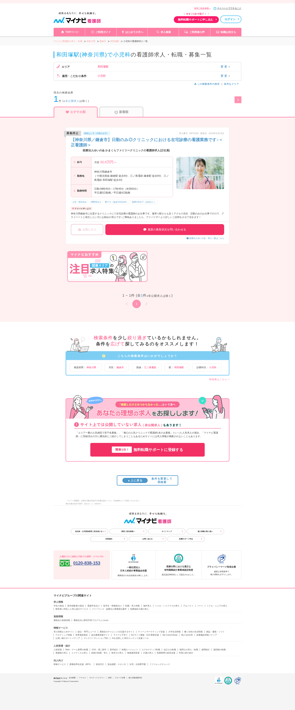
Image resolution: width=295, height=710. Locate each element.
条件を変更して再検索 (150, 480)
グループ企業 (120, 678)
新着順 (123, 112)
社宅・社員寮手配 (138, 664)
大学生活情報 (174, 632)
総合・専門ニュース (87, 632)
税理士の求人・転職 (189, 649)
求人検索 (166, 32)
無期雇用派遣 (133, 653)
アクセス (82, 678)
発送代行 (100, 664)
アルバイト (188, 606)
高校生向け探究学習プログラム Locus (91, 620)
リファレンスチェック (160, 664)
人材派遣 (58, 649)
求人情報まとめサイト (64, 632)
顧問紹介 (206, 649)
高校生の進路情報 (62, 620)
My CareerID (187, 635)
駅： (176, 367)
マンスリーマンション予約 (96, 638)
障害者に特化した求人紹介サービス (71, 609)
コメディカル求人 (79, 653)
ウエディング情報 (63, 635)
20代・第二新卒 (99, 649)
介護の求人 (148, 653)
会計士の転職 (170, 649)
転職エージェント (130, 649)
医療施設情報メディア (206, 635)
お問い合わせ (147, 539)
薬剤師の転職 (219, 649)
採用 (109, 678)
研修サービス (60, 664)
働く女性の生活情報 (193, 632)
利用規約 (109, 539)
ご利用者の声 (197, 32)
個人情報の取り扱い (205, 531)
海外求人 (147, 606)
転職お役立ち (228, 32)
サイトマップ (167, 531)
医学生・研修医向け (112, 606)
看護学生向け (93, 606)
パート (200, 606)
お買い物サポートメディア (67, 638)
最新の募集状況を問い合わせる (167, 229)
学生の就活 (59, 606)
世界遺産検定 (81, 635)
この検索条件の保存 (208, 84)
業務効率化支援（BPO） (80, 664)
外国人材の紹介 (186, 653)
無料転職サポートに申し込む (195, 19)
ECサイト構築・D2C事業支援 (145, 635)
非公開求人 (72, 100)
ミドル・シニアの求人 (217, 606)
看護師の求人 (61, 653)
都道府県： (85, 367)
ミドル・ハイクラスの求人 (167, 606)
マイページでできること (229, 8)
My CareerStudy (170, 635)
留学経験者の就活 (75, 606)
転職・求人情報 (132, 606)
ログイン (230, 19)
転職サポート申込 (186, 539)
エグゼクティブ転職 (151, 649)
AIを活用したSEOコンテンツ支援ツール (130, 638)
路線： (146, 367)
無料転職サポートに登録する (149, 450)
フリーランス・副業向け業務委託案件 (109, 609)
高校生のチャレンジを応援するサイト (117, 632)
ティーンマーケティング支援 (151, 632)
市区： (116, 367)
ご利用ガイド (103, 32)
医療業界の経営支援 (166, 653)
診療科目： (206, 367)
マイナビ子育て (120, 635)
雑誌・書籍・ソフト (215, 632)
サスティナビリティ (97, 678)
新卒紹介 (114, 649)
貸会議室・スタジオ (117, 664)
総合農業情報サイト (100, 635)
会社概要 (72, 678)
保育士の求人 (117, 653)
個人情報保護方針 (135, 678)
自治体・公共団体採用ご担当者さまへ (89, 531)
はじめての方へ (134, 32)
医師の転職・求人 (99, 653)
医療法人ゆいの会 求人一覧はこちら (206, 238)
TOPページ (71, 32)
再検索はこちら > (219, 379)
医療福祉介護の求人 (139, 609)
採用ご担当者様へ (202, 8)
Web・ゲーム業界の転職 (76, 649)
